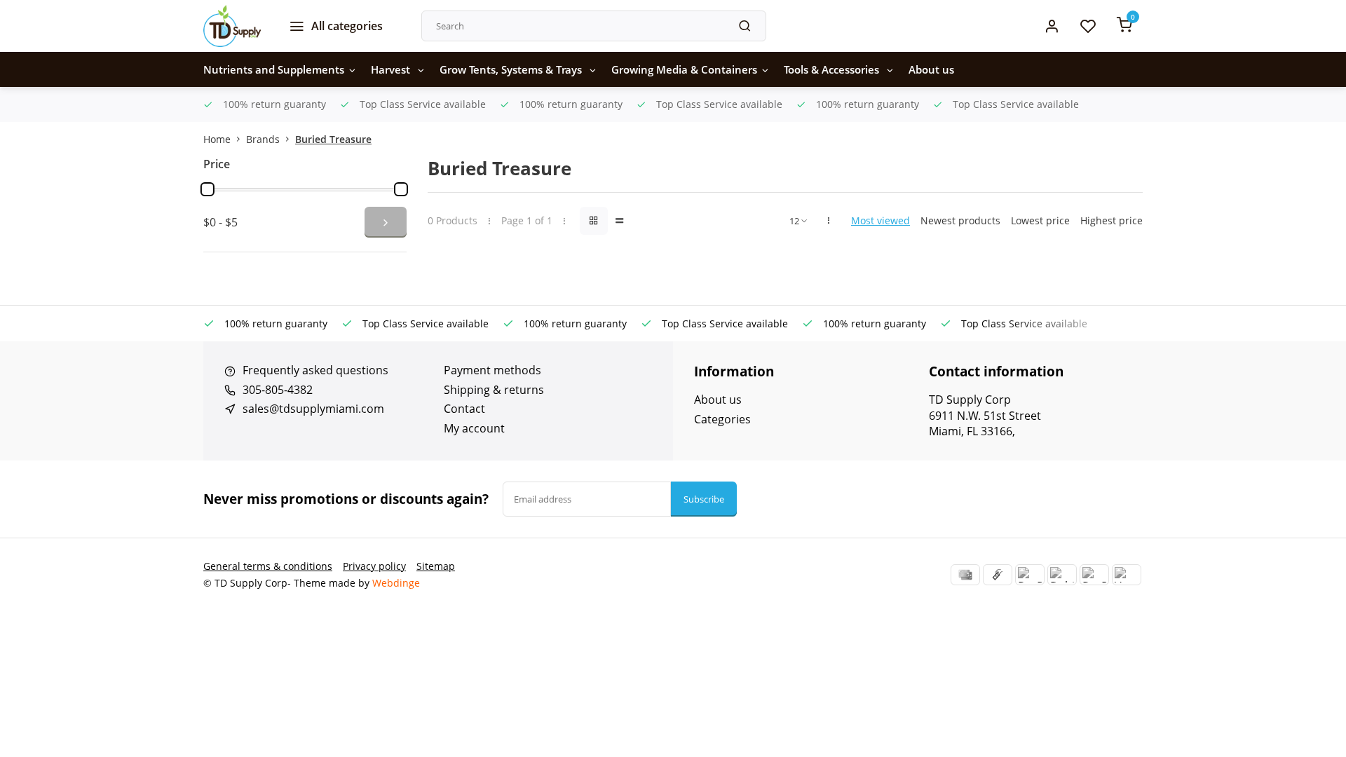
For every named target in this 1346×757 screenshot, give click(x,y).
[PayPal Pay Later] (1094, 574)
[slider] (207, 189)
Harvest (392, 69)
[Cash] (997, 574)
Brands (263, 139)
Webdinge (396, 582)
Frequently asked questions (315, 370)
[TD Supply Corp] (232, 26)
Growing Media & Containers (684, 69)
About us (931, 69)
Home (217, 139)
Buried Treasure (333, 139)
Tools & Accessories (833, 69)
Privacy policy (374, 566)
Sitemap (435, 566)
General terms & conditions (267, 566)
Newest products (960, 220)
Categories (722, 419)
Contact (464, 408)
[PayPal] (1030, 574)
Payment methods (492, 370)
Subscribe (704, 499)
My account (474, 428)
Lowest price (1040, 220)
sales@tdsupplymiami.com (313, 408)
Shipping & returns (494, 389)
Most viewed (880, 220)
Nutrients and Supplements (273, 69)
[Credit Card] (965, 574)
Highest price (1111, 220)
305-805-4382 (278, 389)
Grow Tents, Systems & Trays (512, 69)
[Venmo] (1126, 574)
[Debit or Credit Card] (1062, 574)
